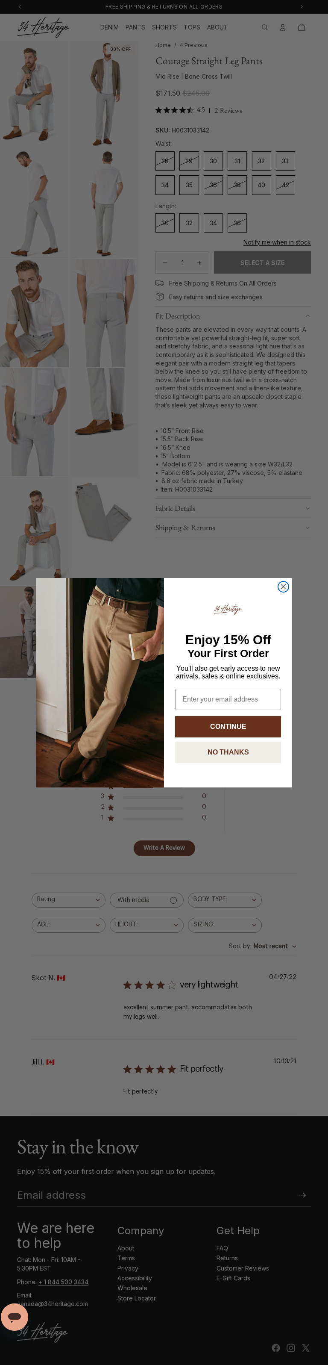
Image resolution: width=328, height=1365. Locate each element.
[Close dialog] (283, 586)
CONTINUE (228, 726)
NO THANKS (228, 752)
